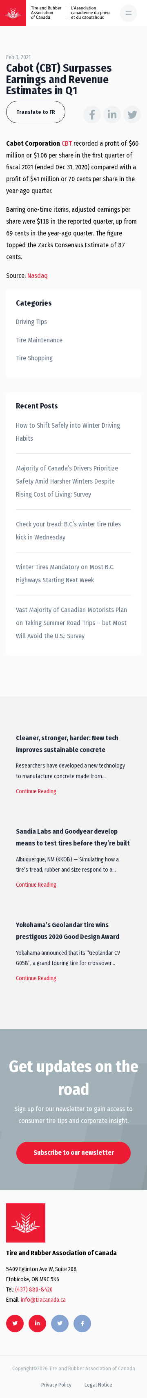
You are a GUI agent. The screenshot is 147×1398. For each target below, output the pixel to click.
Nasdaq (37, 276)
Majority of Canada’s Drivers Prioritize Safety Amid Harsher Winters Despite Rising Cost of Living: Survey (67, 481)
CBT (67, 143)
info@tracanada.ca (43, 1299)
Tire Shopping (34, 358)
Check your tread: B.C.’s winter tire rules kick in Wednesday (68, 530)
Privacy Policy (56, 1385)
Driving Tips (31, 322)
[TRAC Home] (25, 1223)
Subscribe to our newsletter (73, 1152)
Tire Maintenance (39, 340)
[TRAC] (13, 13)
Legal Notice (98, 1385)
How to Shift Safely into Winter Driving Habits (68, 432)
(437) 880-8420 (34, 1289)
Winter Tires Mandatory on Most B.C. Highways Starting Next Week (65, 573)
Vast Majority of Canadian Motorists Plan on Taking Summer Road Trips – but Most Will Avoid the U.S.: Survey (71, 623)
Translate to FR (35, 112)
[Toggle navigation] (128, 13)
